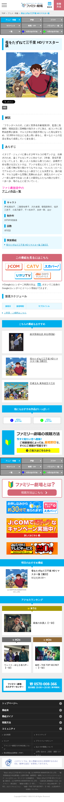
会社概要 (7, 735)
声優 (32, 20)
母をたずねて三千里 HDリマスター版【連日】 (27, 245)
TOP (3, 13)
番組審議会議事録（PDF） (14, 753)
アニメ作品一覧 (11, 191)
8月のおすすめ (32, 31)
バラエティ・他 (53, 26)
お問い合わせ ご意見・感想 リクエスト (48, 753)
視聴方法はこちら (32, 492)
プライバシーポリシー (44, 741)
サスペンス (10, 26)
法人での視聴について (44, 747)
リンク (6, 741)
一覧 (10, 31)
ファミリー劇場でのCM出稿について (17, 747)
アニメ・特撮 (13, 13)
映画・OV (32, 26)
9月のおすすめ (53, 31)
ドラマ (53, 20)
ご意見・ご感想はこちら (15, 313)
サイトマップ (41, 735)
